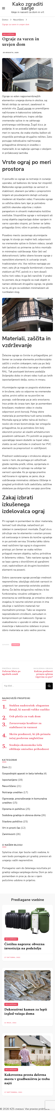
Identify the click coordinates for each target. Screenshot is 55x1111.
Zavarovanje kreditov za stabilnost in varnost (25, 725)
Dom (5, 767)
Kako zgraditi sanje (27, 6)
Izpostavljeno (9, 779)
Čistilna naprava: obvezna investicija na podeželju (24, 946)
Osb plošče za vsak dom (25, 716)
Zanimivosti (8, 834)
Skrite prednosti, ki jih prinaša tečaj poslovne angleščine (29, 736)
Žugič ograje (24, 108)
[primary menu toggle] (3, 8)
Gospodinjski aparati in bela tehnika (22, 773)
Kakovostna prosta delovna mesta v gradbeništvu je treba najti (27, 1079)
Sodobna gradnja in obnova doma (21, 815)
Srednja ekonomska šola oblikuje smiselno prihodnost (29, 747)
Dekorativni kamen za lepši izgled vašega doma (25, 1011)
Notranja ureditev (12, 792)
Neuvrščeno (9, 34)
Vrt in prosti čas (11, 827)
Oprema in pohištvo (13, 809)
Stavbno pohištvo (12, 821)
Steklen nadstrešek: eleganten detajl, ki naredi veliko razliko (29, 707)
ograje (15, 645)
